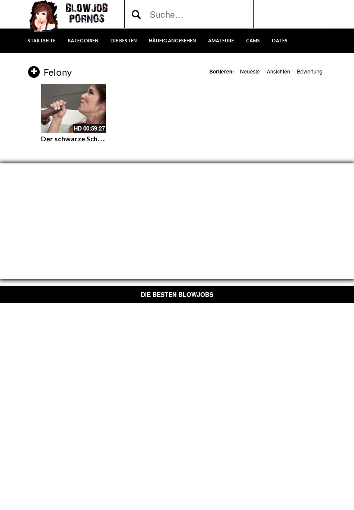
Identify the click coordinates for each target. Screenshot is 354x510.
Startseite (42, 40)
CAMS (253, 40)
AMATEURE (221, 40)
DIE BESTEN (124, 40)
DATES (280, 40)
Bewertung (309, 71)
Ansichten (278, 71)
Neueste (250, 71)
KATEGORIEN (83, 40)
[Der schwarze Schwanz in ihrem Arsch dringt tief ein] (73, 108)
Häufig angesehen (172, 40)
